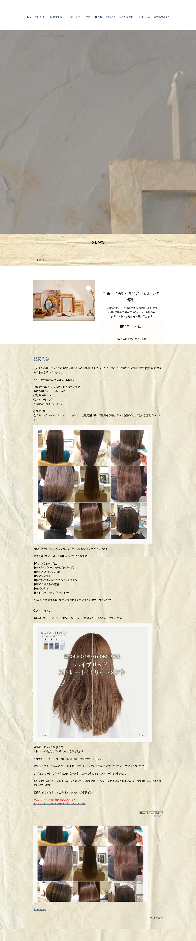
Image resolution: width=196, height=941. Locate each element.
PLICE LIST (74, 17)
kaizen (159, 813)
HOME (36, 35)
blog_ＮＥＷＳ (47, 35)
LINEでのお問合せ (133, 326)
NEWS (98, 17)
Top (29, 17)
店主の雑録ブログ (161, 17)
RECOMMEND (56, 17)
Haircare (150, 813)
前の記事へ (41, 910)
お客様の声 (111, 17)
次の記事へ (158, 918)
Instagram (144, 17)
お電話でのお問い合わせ (133, 339)
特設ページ (40, 17)
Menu (142, 813)
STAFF (87, 17)
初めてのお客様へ (127, 17)
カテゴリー (43, 260)
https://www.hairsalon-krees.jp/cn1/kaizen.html (59, 803)
